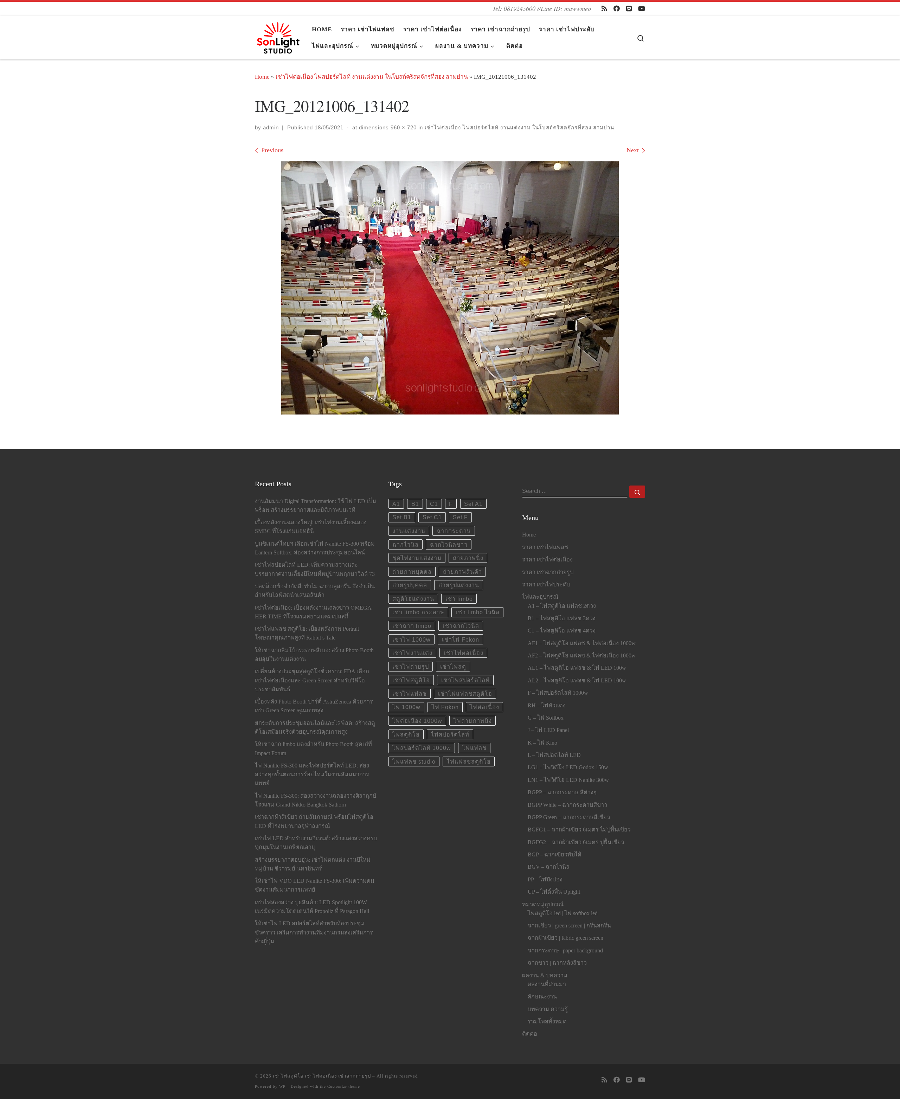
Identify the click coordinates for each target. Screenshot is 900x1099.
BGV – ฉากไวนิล (549, 867)
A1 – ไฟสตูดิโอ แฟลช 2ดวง (562, 606)
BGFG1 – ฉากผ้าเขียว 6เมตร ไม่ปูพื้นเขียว (579, 830)
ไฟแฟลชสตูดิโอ (469, 761)
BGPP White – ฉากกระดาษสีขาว (567, 805)
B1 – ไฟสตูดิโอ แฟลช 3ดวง (562, 618)
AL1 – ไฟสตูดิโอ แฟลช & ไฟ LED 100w (577, 668)
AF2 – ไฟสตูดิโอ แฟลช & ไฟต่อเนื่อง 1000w (582, 656)
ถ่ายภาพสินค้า (462, 571)
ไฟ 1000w (406, 707)
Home (262, 76)
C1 (434, 504)
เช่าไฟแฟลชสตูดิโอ (465, 693)
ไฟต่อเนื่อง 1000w (417, 721)
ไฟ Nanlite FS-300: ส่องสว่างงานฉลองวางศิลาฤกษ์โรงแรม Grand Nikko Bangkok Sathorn (316, 800)
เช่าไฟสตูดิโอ (411, 680)
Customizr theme (343, 1086)
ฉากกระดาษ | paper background (565, 950)
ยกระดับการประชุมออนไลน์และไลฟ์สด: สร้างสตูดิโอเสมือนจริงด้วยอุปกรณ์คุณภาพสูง (315, 727)
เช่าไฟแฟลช (409, 693)
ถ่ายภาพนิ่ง (468, 558)
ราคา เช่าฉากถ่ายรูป (547, 572)
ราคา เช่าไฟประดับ (546, 584)
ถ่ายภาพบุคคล (412, 571)
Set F (460, 517)
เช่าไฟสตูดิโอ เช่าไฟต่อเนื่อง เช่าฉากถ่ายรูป (322, 1076)
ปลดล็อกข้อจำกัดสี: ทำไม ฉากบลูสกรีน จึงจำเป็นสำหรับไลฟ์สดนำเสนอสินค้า (315, 590)
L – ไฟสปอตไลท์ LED (554, 755)
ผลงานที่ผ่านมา (547, 984)
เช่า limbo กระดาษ (418, 612)
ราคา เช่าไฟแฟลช (545, 547)
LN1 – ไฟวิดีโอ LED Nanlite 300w (568, 780)
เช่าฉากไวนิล (461, 626)
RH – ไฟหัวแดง (547, 705)
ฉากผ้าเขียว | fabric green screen (565, 938)
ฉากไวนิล (405, 544)
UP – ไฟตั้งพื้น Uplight (554, 892)
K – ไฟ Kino (542, 743)
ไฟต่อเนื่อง (484, 707)
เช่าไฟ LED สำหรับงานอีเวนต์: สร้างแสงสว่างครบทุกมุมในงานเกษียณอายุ (316, 842)
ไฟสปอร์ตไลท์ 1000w (421, 748)
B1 (415, 504)
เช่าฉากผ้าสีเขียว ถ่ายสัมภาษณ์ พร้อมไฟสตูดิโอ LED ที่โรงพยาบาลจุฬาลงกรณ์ (314, 821)
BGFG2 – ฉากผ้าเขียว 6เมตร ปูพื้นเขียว (576, 842)
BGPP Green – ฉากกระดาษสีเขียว (569, 817)
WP (282, 1086)
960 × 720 (403, 127)
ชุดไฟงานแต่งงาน (417, 558)
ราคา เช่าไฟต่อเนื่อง (547, 560)
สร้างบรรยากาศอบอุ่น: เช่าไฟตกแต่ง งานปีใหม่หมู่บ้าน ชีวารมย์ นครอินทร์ (313, 864)
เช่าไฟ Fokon (460, 639)
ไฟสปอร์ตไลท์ (450, 734)
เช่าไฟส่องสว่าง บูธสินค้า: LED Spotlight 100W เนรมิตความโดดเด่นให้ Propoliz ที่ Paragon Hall (312, 906)
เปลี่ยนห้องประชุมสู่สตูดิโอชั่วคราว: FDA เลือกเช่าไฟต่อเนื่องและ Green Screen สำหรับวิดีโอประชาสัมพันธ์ (312, 680)
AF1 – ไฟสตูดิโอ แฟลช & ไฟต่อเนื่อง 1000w (582, 643)
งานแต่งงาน (408, 531)
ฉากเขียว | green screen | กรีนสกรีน (569, 926)
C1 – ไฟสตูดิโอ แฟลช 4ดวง (562, 631)
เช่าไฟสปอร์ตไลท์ (465, 680)
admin (271, 127)
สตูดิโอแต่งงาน (413, 599)
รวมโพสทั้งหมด (547, 1021)
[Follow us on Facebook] (616, 9)
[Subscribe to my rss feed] (604, 9)
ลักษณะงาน (542, 997)
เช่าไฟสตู (453, 666)
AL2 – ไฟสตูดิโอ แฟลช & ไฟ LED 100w (577, 680)
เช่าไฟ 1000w (411, 639)
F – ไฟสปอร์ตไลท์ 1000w (558, 693)
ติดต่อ (529, 1034)
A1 (396, 504)
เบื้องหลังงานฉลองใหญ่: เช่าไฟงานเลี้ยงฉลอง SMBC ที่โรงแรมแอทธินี (311, 526)
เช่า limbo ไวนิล (478, 612)
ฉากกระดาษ (454, 531)
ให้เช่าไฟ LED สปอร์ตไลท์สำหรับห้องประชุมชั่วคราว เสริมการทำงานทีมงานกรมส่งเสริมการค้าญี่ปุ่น (314, 932)
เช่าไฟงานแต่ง (412, 653)
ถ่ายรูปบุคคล (409, 585)
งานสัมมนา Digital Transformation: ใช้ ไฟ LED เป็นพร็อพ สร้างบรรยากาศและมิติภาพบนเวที (315, 505)
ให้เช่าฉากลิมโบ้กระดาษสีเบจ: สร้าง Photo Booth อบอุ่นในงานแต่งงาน (314, 654)
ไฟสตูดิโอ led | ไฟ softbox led (563, 913)
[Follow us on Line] (629, 9)
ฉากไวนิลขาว (449, 544)
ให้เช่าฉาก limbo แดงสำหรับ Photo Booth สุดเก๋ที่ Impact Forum (313, 748)
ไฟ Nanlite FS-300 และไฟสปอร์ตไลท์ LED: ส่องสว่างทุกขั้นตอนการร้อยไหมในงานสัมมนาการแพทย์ (312, 774)
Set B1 (401, 517)
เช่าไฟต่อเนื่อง (463, 653)
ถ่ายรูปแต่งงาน (458, 585)
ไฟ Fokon (445, 707)
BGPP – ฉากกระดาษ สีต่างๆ (562, 792)
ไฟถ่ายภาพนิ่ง (473, 721)
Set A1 (473, 504)
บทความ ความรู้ (548, 1009)
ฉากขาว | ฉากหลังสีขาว (557, 963)
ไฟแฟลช (474, 748)
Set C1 (432, 517)
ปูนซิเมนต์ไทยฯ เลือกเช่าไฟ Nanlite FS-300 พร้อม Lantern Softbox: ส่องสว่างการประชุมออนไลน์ (315, 548)
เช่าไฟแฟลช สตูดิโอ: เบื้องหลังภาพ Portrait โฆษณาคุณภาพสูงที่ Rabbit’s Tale (307, 633)
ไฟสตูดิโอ (406, 734)
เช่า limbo (459, 599)
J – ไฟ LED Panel (548, 730)
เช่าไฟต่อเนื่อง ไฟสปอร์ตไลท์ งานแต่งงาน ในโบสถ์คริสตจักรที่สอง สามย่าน (372, 76)
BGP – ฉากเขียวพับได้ (554, 854)
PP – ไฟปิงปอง (545, 879)
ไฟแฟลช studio (414, 761)
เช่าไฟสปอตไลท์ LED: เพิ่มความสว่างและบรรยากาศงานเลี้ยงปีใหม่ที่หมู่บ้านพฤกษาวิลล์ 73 (315, 569)
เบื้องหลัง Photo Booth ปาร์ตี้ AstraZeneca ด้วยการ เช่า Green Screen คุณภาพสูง (314, 706)
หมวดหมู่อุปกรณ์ (543, 904)
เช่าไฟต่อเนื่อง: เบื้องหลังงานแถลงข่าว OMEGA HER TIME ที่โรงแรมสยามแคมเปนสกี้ (313, 612)
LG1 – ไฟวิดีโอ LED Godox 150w (568, 767)
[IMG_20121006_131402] (450, 287)
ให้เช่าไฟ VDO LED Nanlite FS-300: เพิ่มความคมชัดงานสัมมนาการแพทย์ (314, 885)
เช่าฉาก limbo (411, 626)
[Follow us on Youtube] (641, 9)
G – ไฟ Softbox (546, 718)
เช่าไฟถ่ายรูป (410, 666)
